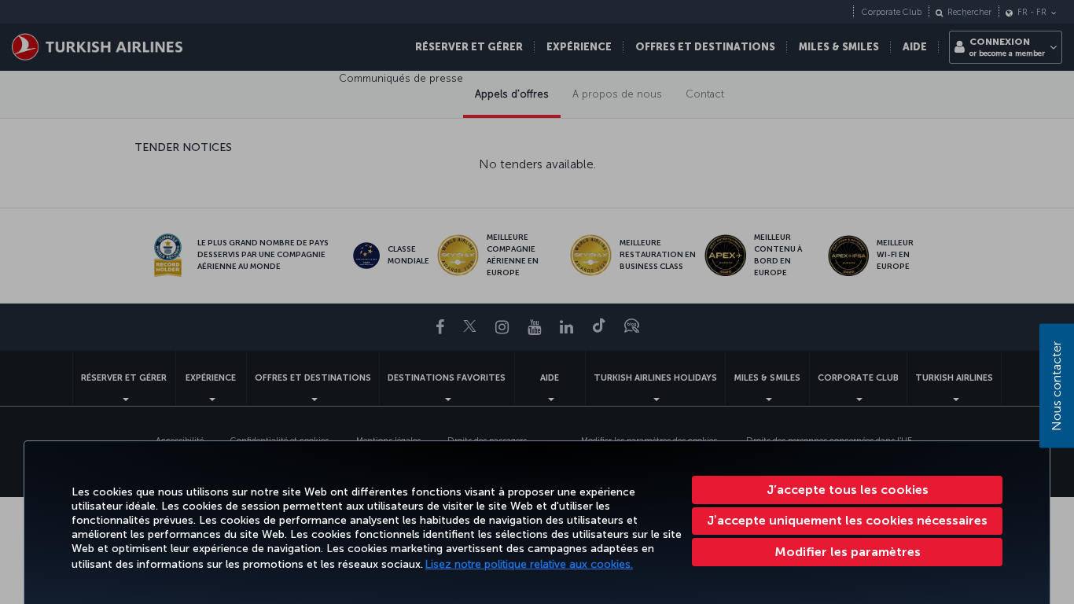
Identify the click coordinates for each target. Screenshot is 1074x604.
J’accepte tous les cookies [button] (848, 489)
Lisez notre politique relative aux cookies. (529, 564)
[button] (847, 552)
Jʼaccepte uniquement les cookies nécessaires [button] (847, 520)
